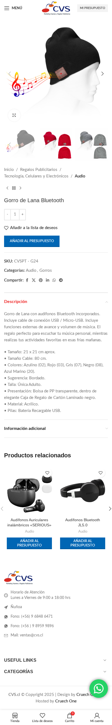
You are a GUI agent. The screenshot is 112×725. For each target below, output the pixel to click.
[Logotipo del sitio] (56, 8)
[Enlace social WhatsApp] (54, 280)
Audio (80, 176)
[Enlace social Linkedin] (47, 280)
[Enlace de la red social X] (33, 280)
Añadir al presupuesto (32, 241)
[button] (9, 73)
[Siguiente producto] (20, 188)
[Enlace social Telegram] (60, 280)
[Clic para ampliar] (14, 115)
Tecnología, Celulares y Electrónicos (36, 176)
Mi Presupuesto (92, 8)
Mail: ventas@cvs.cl (27, 635)
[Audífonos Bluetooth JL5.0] (82, 490)
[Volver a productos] (14, 188)
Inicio (9, 170)
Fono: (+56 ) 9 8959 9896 (32, 626)
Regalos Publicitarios (38, 170)
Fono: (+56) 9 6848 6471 (32, 616)
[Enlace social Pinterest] (40, 280)
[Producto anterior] (7, 188)
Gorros (45, 270)
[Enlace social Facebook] (27, 280)
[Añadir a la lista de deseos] (47, 472)
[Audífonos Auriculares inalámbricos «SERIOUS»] (29, 490)
